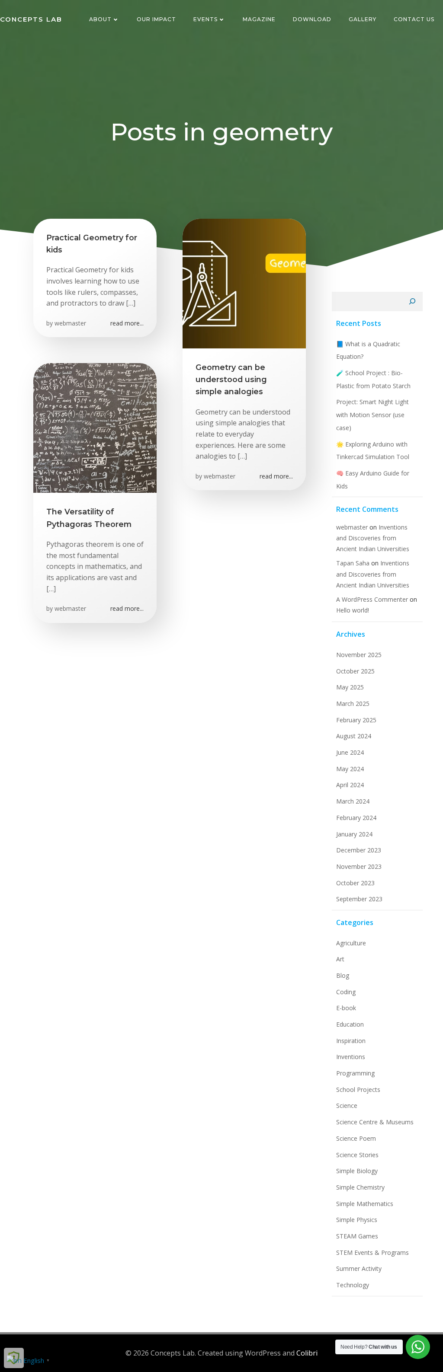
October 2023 (355, 883)
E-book (346, 1008)
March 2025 (352, 703)
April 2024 (350, 785)
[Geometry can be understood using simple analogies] (244, 282)
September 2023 (359, 899)
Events (205, 19)
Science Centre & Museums (375, 1122)
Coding (346, 992)
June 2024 (350, 752)
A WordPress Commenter (372, 599)
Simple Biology (357, 1171)
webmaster (70, 323)
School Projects (358, 1089)
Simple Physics (356, 1220)
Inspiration (351, 1041)
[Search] (412, 302)
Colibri (307, 1353)
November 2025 (359, 655)
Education (350, 1024)
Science (346, 1105)
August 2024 (353, 736)
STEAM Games (357, 1236)
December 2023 (358, 850)
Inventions (350, 1057)
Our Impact (156, 19)
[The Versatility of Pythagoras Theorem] (95, 427)
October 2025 (355, 671)
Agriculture (351, 943)
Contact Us (414, 19)
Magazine (259, 19)
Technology (352, 1285)
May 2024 (350, 769)
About (100, 19)
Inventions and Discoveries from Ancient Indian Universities (372, 538)
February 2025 (356, 720)
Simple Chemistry (360, 1187)
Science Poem (356, 1138)
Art (340, 959)
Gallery (362, 19)
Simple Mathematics (364, 1204)
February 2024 (356, 818)
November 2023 (359, 866)
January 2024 (354, 834)
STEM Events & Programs (372, 1252)
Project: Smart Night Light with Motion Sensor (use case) (372, 414)
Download (312, 19)
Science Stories (357, 1155)
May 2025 (350, 687)
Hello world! (352, 610)
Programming (355, 1073)
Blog (342, 975)
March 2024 (352, 801)
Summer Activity (359, 1268)
